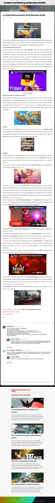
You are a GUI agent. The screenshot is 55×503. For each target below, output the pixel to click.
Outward (25, 238)
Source (34, 252)
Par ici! (22, 167)
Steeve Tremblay (15, 339)
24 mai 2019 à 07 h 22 (18, 326)
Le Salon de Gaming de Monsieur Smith (25, 2)
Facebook (9, 309)
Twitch (18, 309)
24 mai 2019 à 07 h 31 (24, 339)
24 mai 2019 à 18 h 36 (24, 356)
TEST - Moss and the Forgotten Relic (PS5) (24, 461)
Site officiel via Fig (19, 245)
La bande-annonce (46, 233)
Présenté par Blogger (28, 498)
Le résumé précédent (8, 314)
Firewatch (5, 52)
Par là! (43, 238)
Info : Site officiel (11, 69)
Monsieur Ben (10, 326)
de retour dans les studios (36, 129)
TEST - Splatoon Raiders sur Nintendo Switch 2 (25, 484)
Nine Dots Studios (11, 238)
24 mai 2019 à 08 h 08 (26, 350)
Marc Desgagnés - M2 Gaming (14, 350)
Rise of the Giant (13, 185)
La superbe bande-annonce (15, 197)
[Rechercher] (47, 2)
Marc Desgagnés (7, 129)
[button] (3, 20)
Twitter (4, 309)
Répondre (9, 347)
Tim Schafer (6, 240)
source (6, 162)
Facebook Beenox (18, 105)
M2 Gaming (24, 129)
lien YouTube (10, 231)
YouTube (14, 309)
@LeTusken (16, 311)
